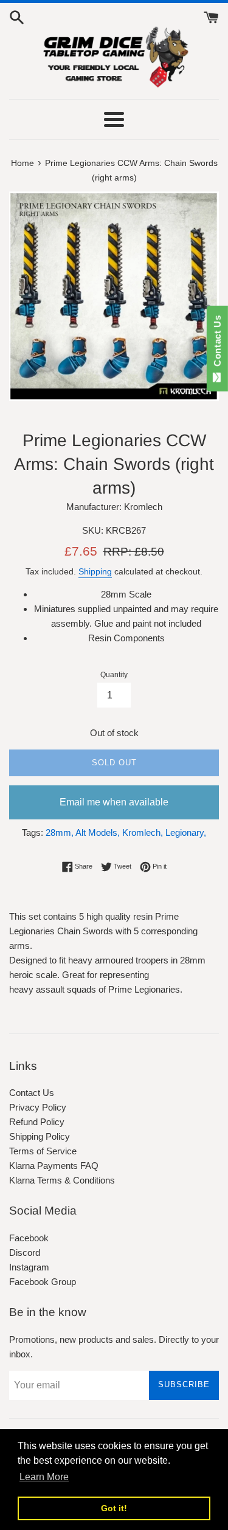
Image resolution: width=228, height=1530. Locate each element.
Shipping (95, 571)
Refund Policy (36, 1122)
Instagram (29, 1267)
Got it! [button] (114, 1508)
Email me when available (114, 802)
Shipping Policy (39, 1136)
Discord (24, 1252)
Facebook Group (42, 1282)
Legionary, (185, 832)
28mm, (60, 832)
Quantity (114, 674)
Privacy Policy (37, 1107)
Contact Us (31, 1092)
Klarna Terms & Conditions (62, 1180)
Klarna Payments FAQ (53, 1165)
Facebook (29, 1238)
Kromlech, (142, 832)
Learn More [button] (44, 1477)
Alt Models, (97, 832)
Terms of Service (43, 1151)
